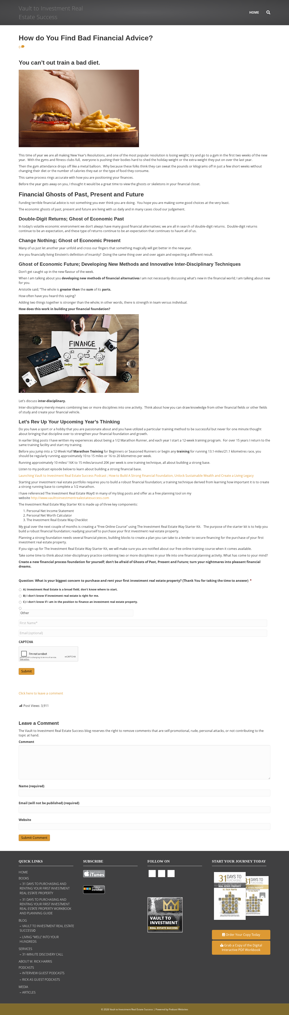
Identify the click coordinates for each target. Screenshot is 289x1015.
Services (25, 949)
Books (24, 878)
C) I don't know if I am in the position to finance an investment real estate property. (80, 602)
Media (23, 987)
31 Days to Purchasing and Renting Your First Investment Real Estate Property (45, 888)
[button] (241, 935)
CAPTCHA (26, 642)
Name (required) (31, 786)
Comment (26, 742)
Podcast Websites (178, 1009)
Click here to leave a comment (41, 693)
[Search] (266, 12)
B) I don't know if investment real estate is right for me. (61, 596)
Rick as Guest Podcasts (41, 979)
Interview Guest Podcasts (43, 973)
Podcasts (26, 967)
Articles (29, 992)
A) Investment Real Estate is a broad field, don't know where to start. (70, 589)
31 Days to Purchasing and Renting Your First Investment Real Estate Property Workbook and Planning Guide (45, 906)
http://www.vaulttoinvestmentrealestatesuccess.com (70, 498)
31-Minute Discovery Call (42, 954)
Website (25, 820)
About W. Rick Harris (35, 961)
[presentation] (48, 654)
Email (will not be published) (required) (49, 803)
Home (254, 12)
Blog (23, 920)
